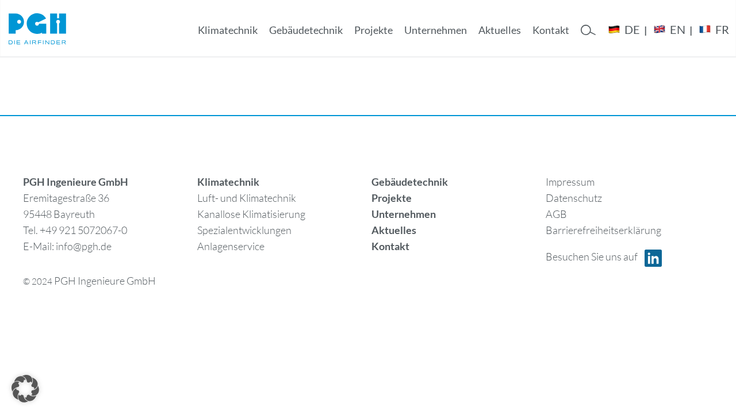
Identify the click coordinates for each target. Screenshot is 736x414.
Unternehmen (435, 30)
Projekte (373, 30)
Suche (588, 39)
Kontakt (550, 30)
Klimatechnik (228, 30)
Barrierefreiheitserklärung (603, 230)
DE (632, 29)
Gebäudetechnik (306, 30)
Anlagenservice (230, 246)
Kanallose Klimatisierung (251, 214)
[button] (25, 388)
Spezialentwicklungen (244, 230)
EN (677, 29)
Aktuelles (499, 30)
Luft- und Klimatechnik (246, 197)
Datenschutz (574, 197)
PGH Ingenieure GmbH (105, 280)
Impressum (570, 181)
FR (722, 29)
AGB (556, 214)
